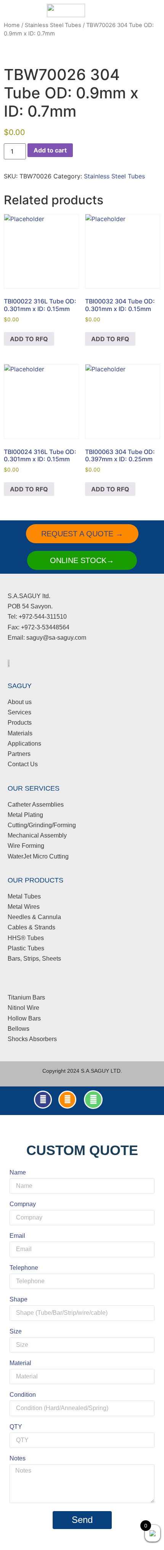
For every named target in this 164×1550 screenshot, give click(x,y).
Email (17, 1236)
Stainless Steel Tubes (53, 25)
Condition (23, 1395)
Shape (18, 1299)
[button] (112, 10)
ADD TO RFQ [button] (29, 339)
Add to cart (50, 150)
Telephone (24, 1268)
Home (12, 25)
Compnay (23, 1204)
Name (18, 1173)
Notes (18, 1458)
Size (16, 1332)
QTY (16, 1427)
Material (20, 1363)
